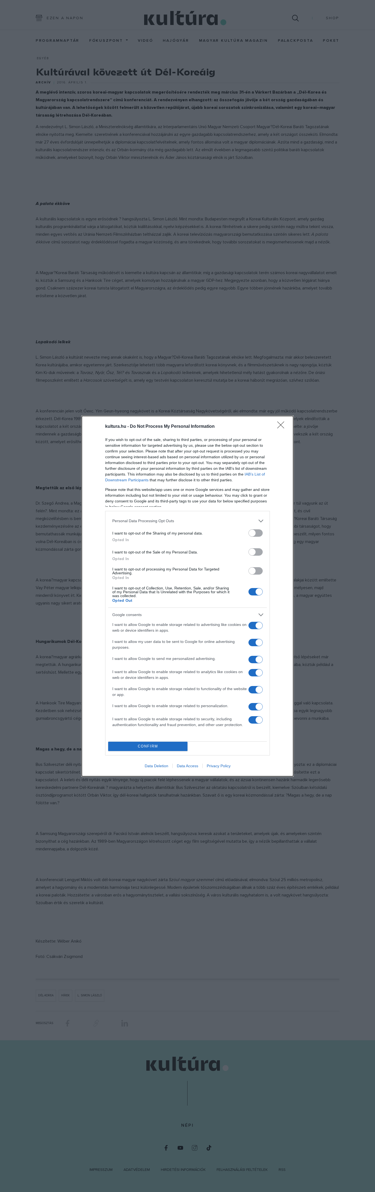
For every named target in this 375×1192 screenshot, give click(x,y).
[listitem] (187, 521)
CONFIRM (148, 746)
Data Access (187, 766)
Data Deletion (156, 766)
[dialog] (187, 596)
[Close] (282, 426)
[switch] (255, 533)
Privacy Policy (219, 766)
